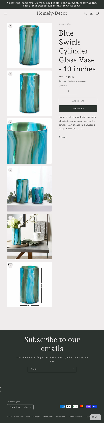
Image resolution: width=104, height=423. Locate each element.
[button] (6, 13)
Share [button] (64, 137)
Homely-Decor (19, 417)
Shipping (62, 81)
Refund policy (48, 416)
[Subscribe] (73, 369)
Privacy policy (61, 416)
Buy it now (78, 108)
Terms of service (75, 416)
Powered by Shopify (32, 417)
